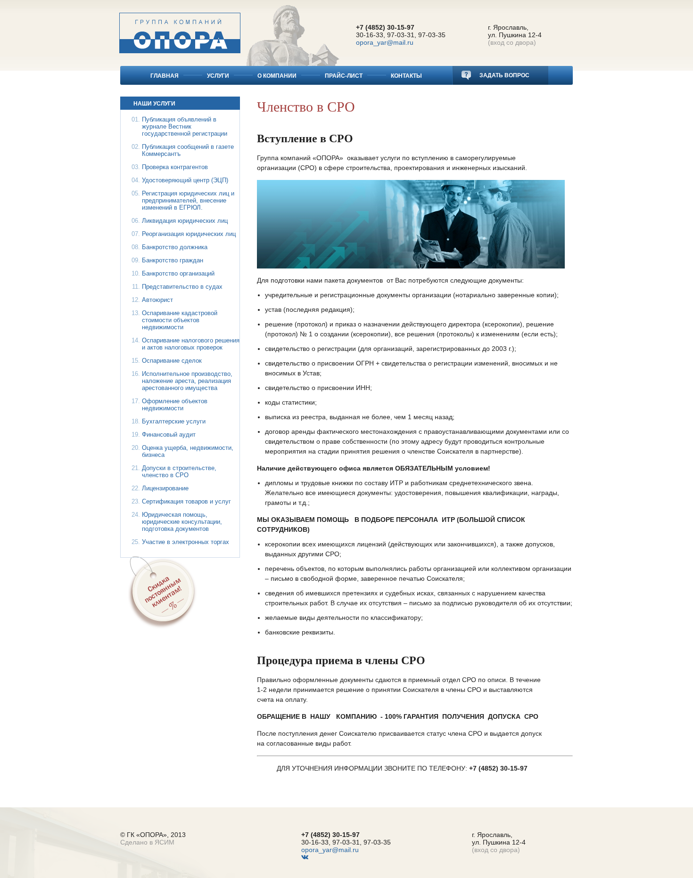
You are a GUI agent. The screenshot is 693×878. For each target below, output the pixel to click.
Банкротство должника (174, 247)
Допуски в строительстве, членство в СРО (179, 471)
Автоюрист (157, 299)
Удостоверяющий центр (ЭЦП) (185, 180)
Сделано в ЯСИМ (147, 842)
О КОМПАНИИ (277, 76)
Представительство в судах (182, 286)
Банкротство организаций (178, 273)
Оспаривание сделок (172, 360)
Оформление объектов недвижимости (174, 405)
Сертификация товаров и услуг (186, 501)
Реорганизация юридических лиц (189, 233)
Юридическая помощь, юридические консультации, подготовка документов (182, 521)
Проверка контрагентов (175, 167)
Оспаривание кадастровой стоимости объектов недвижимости (179, 320)
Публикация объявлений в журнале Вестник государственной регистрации (184, 126)
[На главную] (179, 26)
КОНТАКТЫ (406, 76)
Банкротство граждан (172, 260)
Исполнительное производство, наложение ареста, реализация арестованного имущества (187, 380)
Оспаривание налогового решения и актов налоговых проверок (190, 344)
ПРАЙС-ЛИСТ (344, 76)
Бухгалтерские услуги (174, 421)
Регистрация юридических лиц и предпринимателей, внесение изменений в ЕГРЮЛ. (188, 200)
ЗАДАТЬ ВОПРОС (503, 75)
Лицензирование (165, 488)
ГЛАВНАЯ (164, 76)
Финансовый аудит (169, 434)
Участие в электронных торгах (185, 541)
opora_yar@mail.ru (384, 42)
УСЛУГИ (218, 76)
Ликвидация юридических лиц (185, 220)
